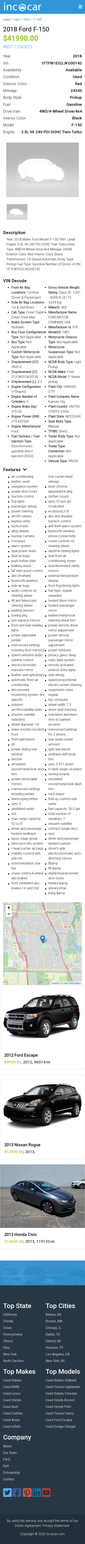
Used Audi (10, 1407)
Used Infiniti (11, 1427)
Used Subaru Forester (61, 1393)
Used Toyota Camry (60, 1413)
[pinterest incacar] (27, 1495)
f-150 (37, 19)
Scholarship (11, 1473)
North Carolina (13, 1361)
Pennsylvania (12, 1334)
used (7, 19)
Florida (8, 1321)
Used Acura (11, 1420)
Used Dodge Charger (61, 1427)
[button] (42, 939)
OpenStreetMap (72, 983)
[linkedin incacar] (36, 1495)
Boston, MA (54, 1321)
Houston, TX (54, 1348)
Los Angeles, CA (58, 1354)
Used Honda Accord (60, 1400)
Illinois (8, 1341)
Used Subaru (12, 1380)
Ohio (6, 1348)
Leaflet (55, 983)
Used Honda (12, 1400)
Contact (8, 1479)
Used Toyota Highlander (63, 1387)
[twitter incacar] (7, 1495)
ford (27, 19)
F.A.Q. (7, 1459)
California (10, 1315)
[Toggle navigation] (80, 7)
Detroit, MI (53, 1341)
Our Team (10, 1453)
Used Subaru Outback (61, 1380)
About (7, 1446)
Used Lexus (11, 1393)
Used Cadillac (13, 1413)
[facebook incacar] (17, 1495)
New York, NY (55, 1361)
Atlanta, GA (53, 1315)
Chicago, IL (53, 1328)
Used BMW (11, 1387)
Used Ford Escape (59, 1420)
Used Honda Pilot (58, 1407)
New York (10, 1354)
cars (17, 19)
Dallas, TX (53, 1334)
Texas (7, 1328)
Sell (6, 1466)
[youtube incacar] (46, 1495)
